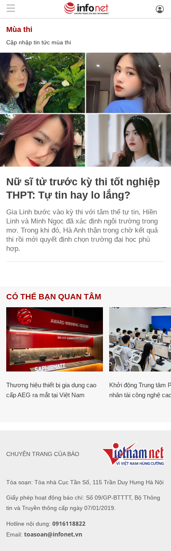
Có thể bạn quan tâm (53, 296)
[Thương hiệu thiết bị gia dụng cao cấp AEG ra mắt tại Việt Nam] (54, 339)
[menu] (10, 9)
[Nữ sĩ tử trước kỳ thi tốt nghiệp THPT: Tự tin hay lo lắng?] (85, 110)
